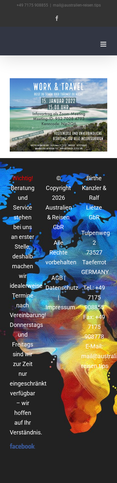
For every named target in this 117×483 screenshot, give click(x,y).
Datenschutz (62, 287)
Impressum (60, 307)
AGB (57, 277)
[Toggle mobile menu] (103, 44)
